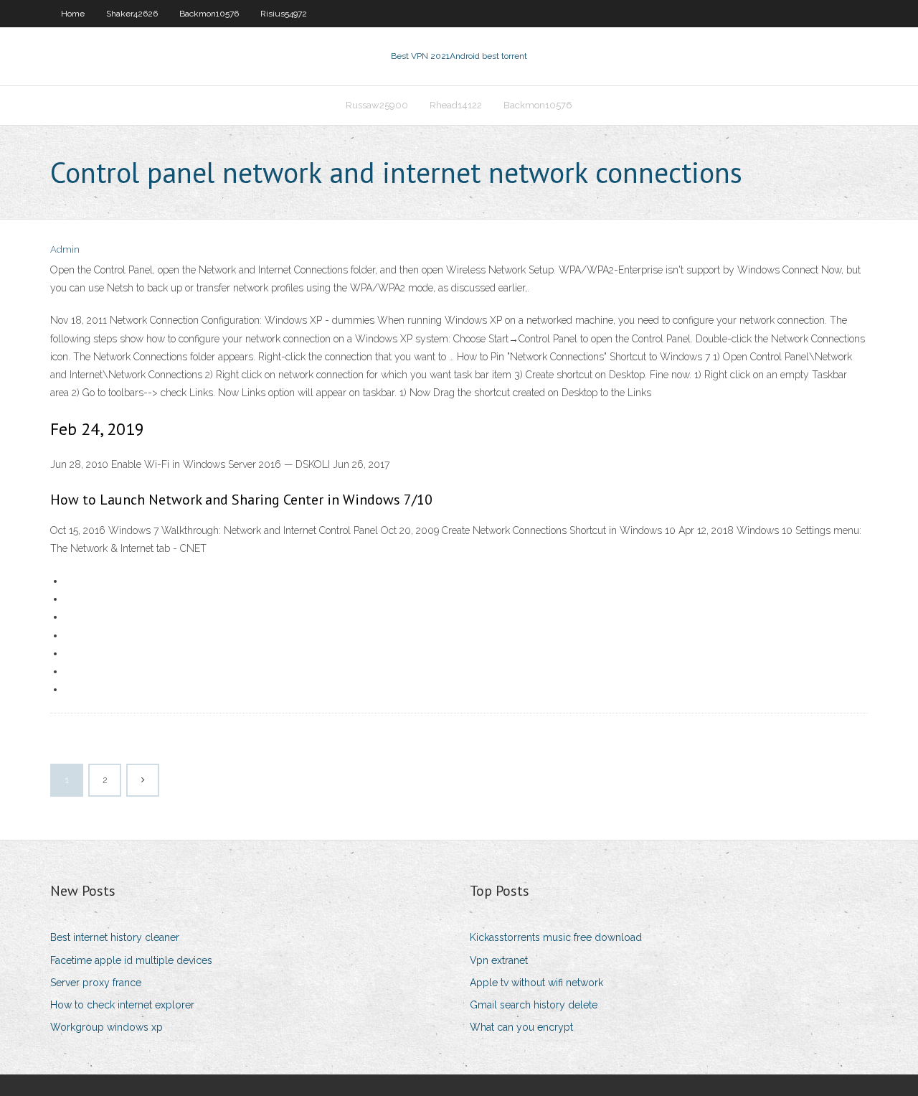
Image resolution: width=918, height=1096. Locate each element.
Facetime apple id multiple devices (131, 960)
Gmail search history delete (533, 1005)
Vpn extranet (499, 960)
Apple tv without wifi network (536, 982)
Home (73, 14)
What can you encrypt (521, 1027)
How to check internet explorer (122, 1005)
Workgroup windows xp (106, 1027)
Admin (65, 249)
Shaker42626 (132, 14)
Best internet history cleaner (114, 937)
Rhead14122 (456, 105)
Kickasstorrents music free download (556, 937)
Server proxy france (95, 982)
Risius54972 (283, 14)
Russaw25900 (377, 105)
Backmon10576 (209, 14)
